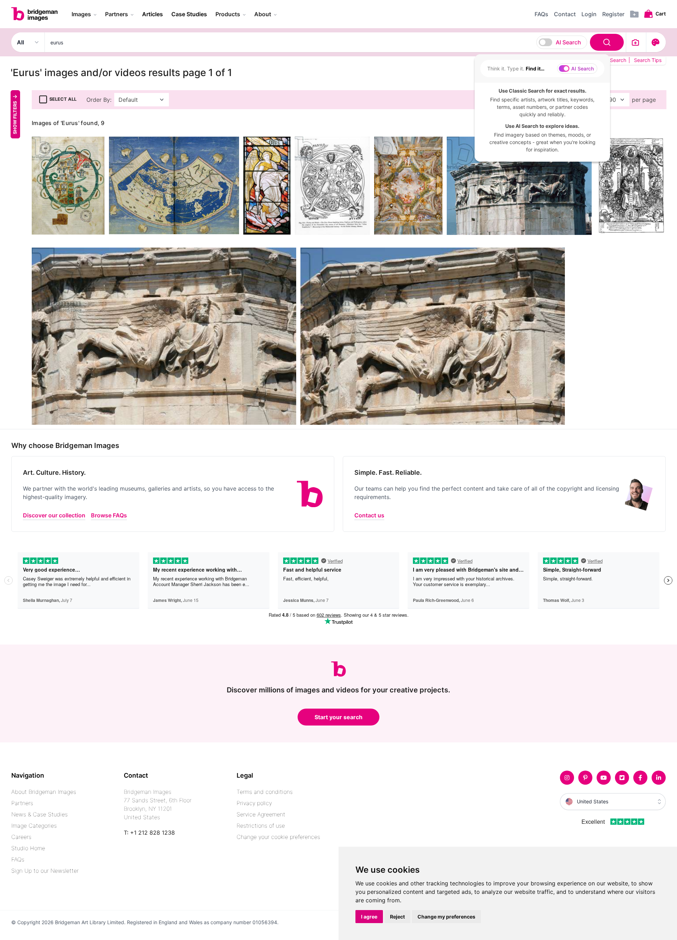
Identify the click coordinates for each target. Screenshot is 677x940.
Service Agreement (261, 814)
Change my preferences (446, 917)
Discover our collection (54, 515)
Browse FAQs (109, 515)
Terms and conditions (265, 791)
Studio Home (28, 848)
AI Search (568, 42)
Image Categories (34, 825)
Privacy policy (254, 803)
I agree (369, 917)
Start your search (338, 717)
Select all (63, 99)
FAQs (17, 859)
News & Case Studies (39, 814)
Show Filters (15, 117)
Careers (21, 836)
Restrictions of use (261, 825)
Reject (397, 917)
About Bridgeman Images (43, 791)
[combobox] (335, 42)
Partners (22, 803)
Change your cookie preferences (278, 836)
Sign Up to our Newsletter (45, 870)
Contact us (369, 515)
